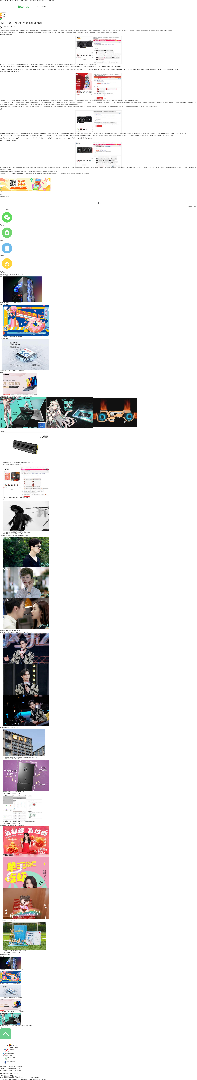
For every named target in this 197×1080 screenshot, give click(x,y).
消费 (45, 0)
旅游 (21, 0)
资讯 (3, 0)
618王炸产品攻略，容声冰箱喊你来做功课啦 (13, 791)
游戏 (18, 0)
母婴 (26, 0)
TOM (1, 338)
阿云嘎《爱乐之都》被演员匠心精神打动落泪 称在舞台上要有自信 (16, 632)
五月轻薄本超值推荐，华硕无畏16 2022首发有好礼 (12, 370)
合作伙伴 (12, 1076)
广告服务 (16, 1076)
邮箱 (31, 0)
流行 (6, 0)
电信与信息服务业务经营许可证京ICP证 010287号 (12, 1066)
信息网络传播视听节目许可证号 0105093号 (10, 1070)
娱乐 (8, 0)
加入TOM (21, 1076)
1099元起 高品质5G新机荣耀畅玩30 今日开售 (11, 336)
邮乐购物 (7, 1076)
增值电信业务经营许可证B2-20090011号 (9, 1073)
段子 (43, 0)
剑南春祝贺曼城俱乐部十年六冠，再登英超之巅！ (15, 950)
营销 (28, 0)
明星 (13, 0)
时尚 (16, 0)
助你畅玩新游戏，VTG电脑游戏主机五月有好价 (11, 274)
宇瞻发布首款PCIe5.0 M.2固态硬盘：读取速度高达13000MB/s (18, 463)
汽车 (48, 0)
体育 (11, 0)
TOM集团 (2, 1076)
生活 (23, 0)
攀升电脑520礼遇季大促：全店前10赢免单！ (10, 302)
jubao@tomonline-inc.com (39, 1079)
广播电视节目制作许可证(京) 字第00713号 (10, 1068)
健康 (40, 0)
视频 (35, 0)
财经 (38, 0)
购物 (50, 0)
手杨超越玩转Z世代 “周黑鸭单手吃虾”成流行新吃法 (12, 825)
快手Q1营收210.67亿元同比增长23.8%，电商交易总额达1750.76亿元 (20, 757)
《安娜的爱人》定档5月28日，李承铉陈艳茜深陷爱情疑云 (14, 536)
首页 (1, 0)
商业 (33, 0)
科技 (53, 0)
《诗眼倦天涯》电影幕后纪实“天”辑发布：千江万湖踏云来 (17, 532)
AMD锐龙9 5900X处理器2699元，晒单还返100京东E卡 (16, 497)
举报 (1, 194)
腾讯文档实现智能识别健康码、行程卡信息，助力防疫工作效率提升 (19, 821)
